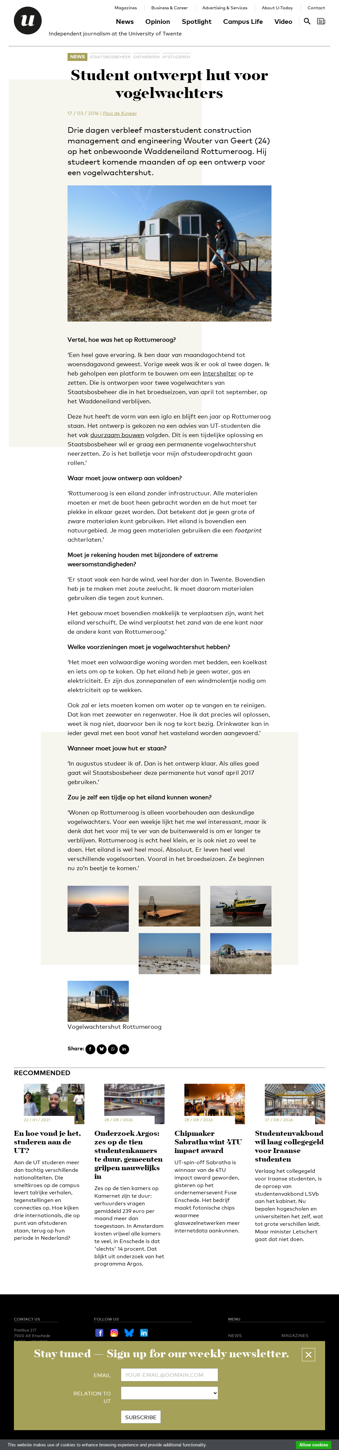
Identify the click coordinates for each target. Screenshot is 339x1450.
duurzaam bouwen (117, 434)
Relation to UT (92, 1397)
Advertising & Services (224, 7)
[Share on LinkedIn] (124, 1049)
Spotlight (197, 21)
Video (283, 21)
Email (102, 1375)
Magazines (126, 7)
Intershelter (220, 373)
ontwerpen (146, 57)
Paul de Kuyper (120, 113)
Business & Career (169, 7)
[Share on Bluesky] (102, 1049)
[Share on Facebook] (90, 1049)
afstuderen (176, 57)
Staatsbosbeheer (110, 57)
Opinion (157, 21)
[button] (308, 1354)
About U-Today (277, 7)
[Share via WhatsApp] (113, 1049)
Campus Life (243, 21)
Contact (316, 7)
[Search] (321, 21)
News (125, 21)
